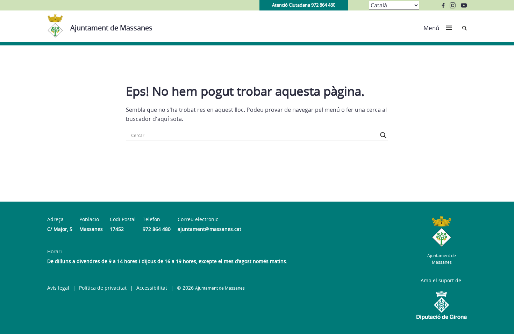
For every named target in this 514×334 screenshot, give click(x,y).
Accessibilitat (151, 287)
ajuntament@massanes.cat (209, 229)
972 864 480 (157, 229)
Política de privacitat (103, 287)
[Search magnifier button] (383, 135)
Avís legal (58, 287)
